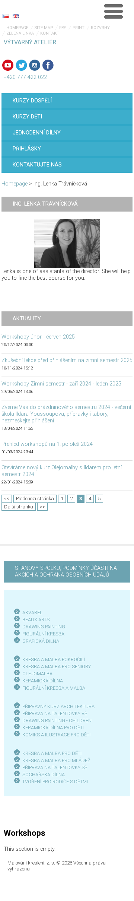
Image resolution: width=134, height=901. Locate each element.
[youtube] (7, 65)
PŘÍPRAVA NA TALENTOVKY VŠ (54, 713)
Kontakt (49, 33)
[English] (16, 16)
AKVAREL (32, 612)
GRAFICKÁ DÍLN (39, 641)
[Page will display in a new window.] (67, 243)
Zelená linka (20, 33)
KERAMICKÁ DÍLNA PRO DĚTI (53, 727)
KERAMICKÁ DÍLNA (42, 680)
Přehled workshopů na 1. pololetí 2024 (47, 444)
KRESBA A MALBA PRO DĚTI (52, 753)
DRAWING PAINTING (43, 626)
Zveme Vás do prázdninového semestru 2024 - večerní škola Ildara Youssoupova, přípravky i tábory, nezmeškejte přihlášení (66, 414)
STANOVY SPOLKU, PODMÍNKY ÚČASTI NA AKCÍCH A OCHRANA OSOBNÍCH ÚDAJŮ (66, 571)
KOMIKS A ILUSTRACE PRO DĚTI (56, 734)
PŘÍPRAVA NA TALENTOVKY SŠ (54, 767)
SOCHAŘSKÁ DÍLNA (43, 774)
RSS (62, 27)
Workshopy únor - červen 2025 (38, 337)
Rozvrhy (100, 27)
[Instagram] (34, 65)
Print (78, 27)
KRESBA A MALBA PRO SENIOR (55, 666)
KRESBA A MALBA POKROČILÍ (53, 659)
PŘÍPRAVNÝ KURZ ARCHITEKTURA (58, 706)
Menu (113, 11)
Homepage (17, 27)
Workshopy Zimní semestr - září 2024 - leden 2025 (61, 384)
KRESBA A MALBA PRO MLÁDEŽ (56, 760)
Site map (44, 27)
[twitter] (21, 65)
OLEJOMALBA (37, 673)
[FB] (48, 65)
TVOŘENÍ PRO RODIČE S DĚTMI (55, 781)
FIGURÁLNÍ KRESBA (43, 634)
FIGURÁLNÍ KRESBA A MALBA (53, 688)
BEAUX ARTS (36, 619)
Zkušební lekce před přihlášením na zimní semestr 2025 (67, 360)
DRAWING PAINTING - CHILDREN (57, 720)
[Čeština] (6, 16)
